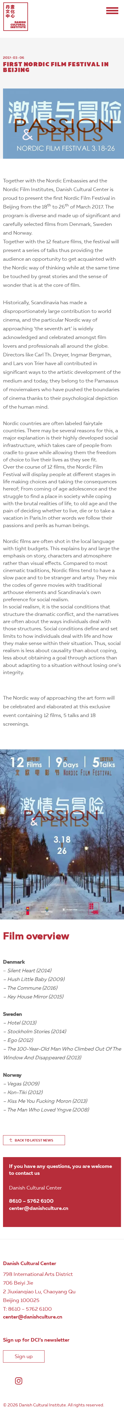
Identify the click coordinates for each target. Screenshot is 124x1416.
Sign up (24, 1356)
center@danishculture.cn (38, 1208)
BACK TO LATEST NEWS (34, 1140)
